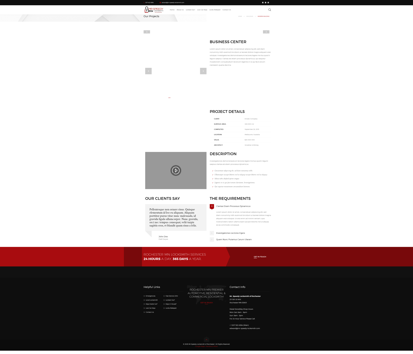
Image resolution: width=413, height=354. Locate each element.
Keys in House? (171, 304)
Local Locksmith (152, 300)
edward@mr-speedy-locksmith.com (173, 2)
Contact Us (150, 312)
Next (266, 32)
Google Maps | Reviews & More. (206, 346)
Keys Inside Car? (151, 304)
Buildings (250, 16)
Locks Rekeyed (171, 308)
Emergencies (150, 296)
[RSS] (268, 2)
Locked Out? (170, 300)
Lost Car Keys (150, 308)
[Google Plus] (266, 2)
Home (240, 16)
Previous (147, 32)
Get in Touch (260, 257)
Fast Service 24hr (172, 296)
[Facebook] (263, 2)
